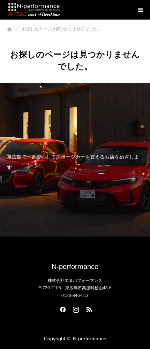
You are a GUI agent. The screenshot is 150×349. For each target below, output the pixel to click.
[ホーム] (9, 27)
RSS (88, 308)
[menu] (140, 10)
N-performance (75, 266)
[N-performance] (34, 10)
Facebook (62, 308)
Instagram (75, 308)
